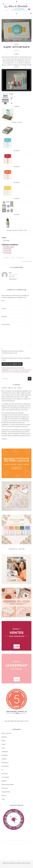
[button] (12, 85)
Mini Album (5, 773)
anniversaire (6, 257)
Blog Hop (4, 737)
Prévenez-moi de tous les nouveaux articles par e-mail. (16, 359)
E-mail (4, 308)
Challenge (5, 755)
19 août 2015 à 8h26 (13, 274)
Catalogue (5, 751)
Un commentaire (26, 261)
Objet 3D (4, 781)
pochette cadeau (9, 247)
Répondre (12, 276)
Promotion (5, 788)
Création (4, 759)
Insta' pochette (20, 257)
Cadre (3, 744)
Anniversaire (7, 249)
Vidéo (3, 799)
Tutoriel (4, 795)
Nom (3, 300)
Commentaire (6, 324)
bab (10, 273)
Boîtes (16, 44)
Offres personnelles (8, 784)
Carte (3, 748)
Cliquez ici (4, 439)
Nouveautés (5, 777)
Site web (4, 316)
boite (12, 257)
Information (5, 766)
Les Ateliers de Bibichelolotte (16, 721)
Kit (2, 770)
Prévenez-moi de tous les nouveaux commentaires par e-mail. (12, 352)
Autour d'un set (6, 733)
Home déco (5, 762)
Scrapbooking (6, 792)
